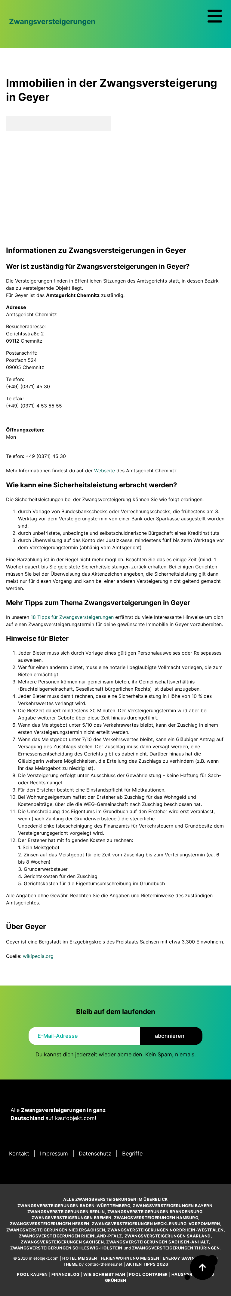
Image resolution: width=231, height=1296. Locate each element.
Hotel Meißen (79, 1258)
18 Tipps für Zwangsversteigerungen (72, 617)
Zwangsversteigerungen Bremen (72, 1217)
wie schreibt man (104, 1274)
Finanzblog (65, 1274)
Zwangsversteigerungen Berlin (66, 1211)
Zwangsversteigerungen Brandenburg (155, 1211)
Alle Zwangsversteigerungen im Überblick (115, 1199)
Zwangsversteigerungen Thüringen (176, 1248)
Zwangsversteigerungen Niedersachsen (55, 1230)
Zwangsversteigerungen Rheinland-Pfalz (70, 1236)
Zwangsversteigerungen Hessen (49, 1223)
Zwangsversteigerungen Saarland (168, 1236)
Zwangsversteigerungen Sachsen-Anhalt (157, 1242)
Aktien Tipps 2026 (147, 1264)
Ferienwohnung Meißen (130, 1258)
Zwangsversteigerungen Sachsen (62, 1242)
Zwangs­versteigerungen (52, 21)
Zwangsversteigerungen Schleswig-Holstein (66, 1248)
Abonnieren (169, 1036)
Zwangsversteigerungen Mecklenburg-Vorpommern (156, 1223)
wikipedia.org (38, 956)
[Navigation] (215, 16)
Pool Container (148, 1274)
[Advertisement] (115, 188)
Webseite (104, 471)
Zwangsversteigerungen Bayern (172, 1205)
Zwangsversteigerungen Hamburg (156, 1217)
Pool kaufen (32, 1274)
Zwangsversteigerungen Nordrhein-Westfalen (165, 1230)
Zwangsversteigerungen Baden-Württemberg (74, 1205)
